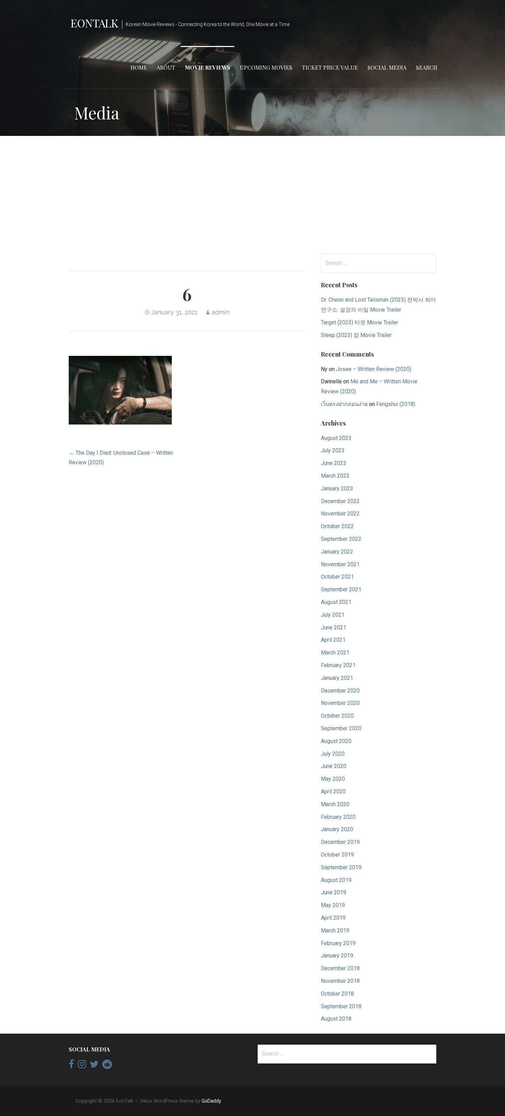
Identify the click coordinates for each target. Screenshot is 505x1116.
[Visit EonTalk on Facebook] (71, 1066)
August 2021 (336, 602)
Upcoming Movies (266, 67)
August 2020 (336, 741)
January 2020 (337, 829)
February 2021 (338, 665)
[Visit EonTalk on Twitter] (94, 1066)
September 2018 (341, 1006)
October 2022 (337, 526)
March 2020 (335, 804)
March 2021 (335, 652)
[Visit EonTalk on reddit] (107, 1066)
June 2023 (333, 463)
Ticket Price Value (330, 67)
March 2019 (335, 930)
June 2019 (333, 892)
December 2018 (340, 968)
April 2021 (333, 640)
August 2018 (336, 1018)
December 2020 (340, 690)
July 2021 (333, 615)
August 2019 (336, 880)
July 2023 (333, 450)
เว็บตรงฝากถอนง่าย (344, 404)
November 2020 (340, 703)
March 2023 (335, 476)
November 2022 (340, 513)
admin (220, 312)
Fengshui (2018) (395, 404)
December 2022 (340, 501)
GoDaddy (211, 1101)
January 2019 (337, 955)
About (166, 67)
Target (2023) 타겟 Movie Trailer (359, 322)
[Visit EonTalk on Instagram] (82, 1066)
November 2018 (340, 981)
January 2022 (337, 551)
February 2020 (338, 817)
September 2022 (341, 539)
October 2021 (337, 576)
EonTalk (94, 22)
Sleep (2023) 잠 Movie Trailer (356, 335)
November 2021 (340, 564)
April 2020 (333, 791)
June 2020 (333, 766)
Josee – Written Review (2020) (373, 369)
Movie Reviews (207, 67)
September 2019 (341, 867)
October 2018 (337, 993)
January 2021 (337, 678)
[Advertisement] (252, 195)
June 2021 (333, 627)
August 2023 (336, 438)
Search (426, 67)
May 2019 (333, 905)
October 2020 (337, 715)
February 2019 (338, 943)
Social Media (387, 67)
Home (139, 67)
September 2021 (341, 589)
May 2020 (333, 779)
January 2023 (337, 488)
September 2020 (341, 728)
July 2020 (333, 754)
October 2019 (337, 854)
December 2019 (340, 842)
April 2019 (333, 918)
